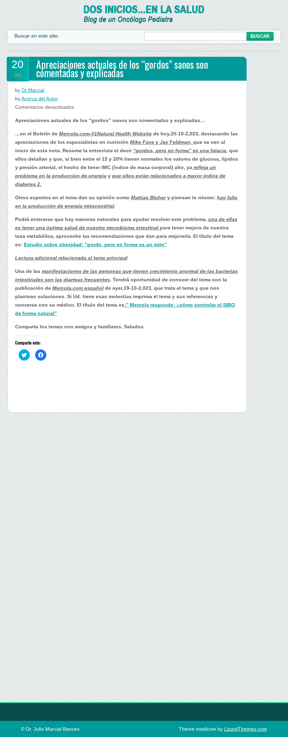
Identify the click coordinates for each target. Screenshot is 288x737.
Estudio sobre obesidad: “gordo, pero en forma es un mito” (95, 244)
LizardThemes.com (245, 729)
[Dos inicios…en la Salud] (144, 22)
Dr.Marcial (33, 90)
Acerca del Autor (39, 98)
